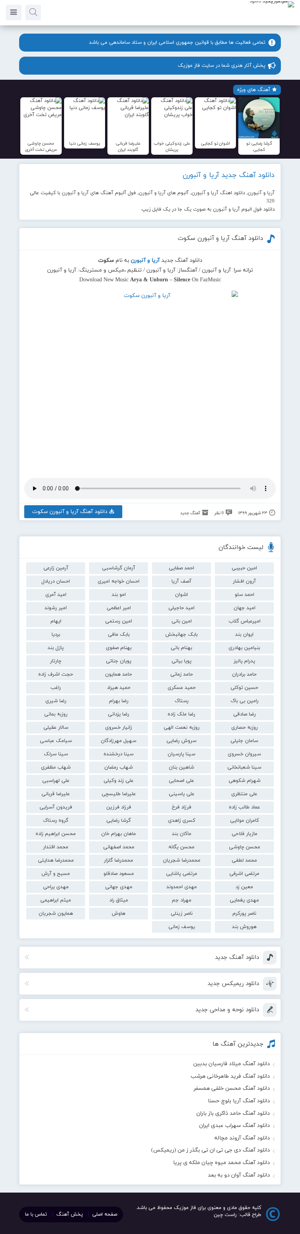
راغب (55, 687)
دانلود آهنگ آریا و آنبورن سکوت (220, 238)
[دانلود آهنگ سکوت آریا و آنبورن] (150, 379)
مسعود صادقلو (119, 873)
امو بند (119, 594)
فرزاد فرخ (181, 807)
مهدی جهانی (118, 887)
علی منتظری (244, 794)
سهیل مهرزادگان (118, 740)
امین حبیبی (244, 568)
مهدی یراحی (56, 887)
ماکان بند (181, 833)
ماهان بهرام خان (118, 833)
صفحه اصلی (104, 1214)
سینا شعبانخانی (244, 767)
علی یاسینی (182, 794)
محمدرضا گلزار (118, 860)
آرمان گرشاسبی (118, 568)
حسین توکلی (244, 687)
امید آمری (55, 594)
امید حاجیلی (181, 608)
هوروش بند (244, 926)
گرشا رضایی (118, 820)
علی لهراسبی (56, 780)
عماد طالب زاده (244, 807)
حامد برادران (244, 674)
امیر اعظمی (119, 608)
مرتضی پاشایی (181, 873)
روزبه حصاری (244, 727)
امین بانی (181, 621)
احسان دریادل (55, 581)
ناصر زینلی (182, 913)
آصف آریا (181, 581)
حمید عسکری (182, 687)
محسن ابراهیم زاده (56, 833)
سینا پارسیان (181, 754)
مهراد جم (181, 900)
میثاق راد (118, 900)
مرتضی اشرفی (244, 873)
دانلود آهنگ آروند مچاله (242, 1138)
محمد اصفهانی (118, 847)
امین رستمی (118, 621)
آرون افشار (244, 581)
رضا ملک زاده (181, 714)
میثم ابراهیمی (55, 900)
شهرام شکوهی (245, 780)
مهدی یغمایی (244, 900)
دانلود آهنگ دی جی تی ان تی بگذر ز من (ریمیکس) (210, 1150)
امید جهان (244, 608)
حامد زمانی (181, 674)
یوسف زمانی (181, 926)
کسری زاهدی (181, 820)
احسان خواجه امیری (118, 581)
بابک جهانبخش (181, 634)
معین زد (244, 887)
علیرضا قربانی (55, 794)
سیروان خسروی (244, 754)
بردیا (56, 634)
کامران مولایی (244, 820)
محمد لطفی (244, 860)
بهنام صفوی (119, 647)
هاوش (118, 913)
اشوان (181, 594)
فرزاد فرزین (118, 807)
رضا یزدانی (118, 714)
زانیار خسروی (118, 727)
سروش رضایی (181, 740)
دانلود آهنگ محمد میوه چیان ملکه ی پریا (221, 1162)
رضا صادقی (244, 714)
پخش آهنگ (69, 1214)
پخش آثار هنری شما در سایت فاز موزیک (221, 65)
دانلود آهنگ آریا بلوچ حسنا (239, 1101)
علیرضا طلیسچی (119, 794)
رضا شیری (55, 701)
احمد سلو (244, 594)
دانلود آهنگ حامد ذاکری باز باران (233, 1113)
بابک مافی (119, 634)
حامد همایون (118, 674)
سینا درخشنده (119, 754)
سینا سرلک (56, 754)
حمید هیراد (118, 687)
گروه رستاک (55, 820)
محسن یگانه (181, 847)
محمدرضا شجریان (181, 860)
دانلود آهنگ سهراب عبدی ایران (234, 1125)
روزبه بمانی (56, 714)
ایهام (55, 621)
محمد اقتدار (55, 847)
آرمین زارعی (55, 568)
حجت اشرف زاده (55, 674)
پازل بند (56, 647)
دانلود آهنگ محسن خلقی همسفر (232, 1088)
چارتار (55, 661)
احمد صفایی (181, 568)
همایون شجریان (56, 913)
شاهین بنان (181, 767)
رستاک (182, 701)
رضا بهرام (119, 701)
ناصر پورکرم (244, 913)
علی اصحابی (181, 780)
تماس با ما (36, 1214)
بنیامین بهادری (244, 647)
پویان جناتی (118, 661)
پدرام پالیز (244, 661)
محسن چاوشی (244, 847)
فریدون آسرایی (55, 807)
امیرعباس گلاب (245, 621)
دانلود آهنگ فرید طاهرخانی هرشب (230, 1076)
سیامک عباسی (56, 740)
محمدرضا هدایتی (56, 860)
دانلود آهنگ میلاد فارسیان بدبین (231, 1064)
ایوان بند (244, 634)
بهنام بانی (181, 647)
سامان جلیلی (244, 740)
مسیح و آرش (55, 873)
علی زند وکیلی (119, 780)
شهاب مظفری (56, 767)
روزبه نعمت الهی (182, 727)
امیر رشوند (56, 608)
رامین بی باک (244, 701)
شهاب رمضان (118, 767)
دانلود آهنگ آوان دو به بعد (239, 1175)
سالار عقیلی (55, 727)
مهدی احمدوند (181, 887)
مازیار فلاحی (244, 833)
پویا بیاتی (181, 661)
